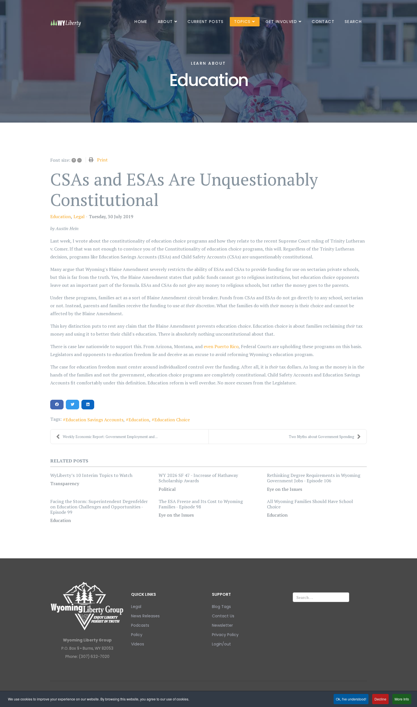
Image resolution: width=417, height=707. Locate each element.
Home (140, 21)
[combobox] (321, 597)
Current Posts (206, 21)
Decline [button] (380, 699)
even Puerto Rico (221, 346)
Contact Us (223, 616)
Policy (136, 634)
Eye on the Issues (284, 489)
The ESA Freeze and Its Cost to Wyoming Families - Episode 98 (201, 504)
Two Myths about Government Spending (321, 436)
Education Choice (172, 419)
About (165, 21)
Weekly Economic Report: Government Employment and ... (110, 436)
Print (102, 160)
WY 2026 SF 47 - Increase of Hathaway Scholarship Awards (198, 478)
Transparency (64, 483)
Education (60, 216)
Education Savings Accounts (94, 419)
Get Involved (281, 21)
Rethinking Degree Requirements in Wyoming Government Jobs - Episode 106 (313, 478)
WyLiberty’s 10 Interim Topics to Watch (91, 475)
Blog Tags (221, 606)
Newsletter (222, 625)
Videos (137, 644)
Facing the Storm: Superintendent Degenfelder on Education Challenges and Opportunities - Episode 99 (99, 506)
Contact (323, 21)
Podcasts (140, 625)
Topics (242, 21)
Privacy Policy (225, 634)
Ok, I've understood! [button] (351, 699)
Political (167, 489)
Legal (79, 216)
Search (353, 21)
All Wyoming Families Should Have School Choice (310, 504)
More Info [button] (402, 699)
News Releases (145, 616)
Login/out (221, 644)
